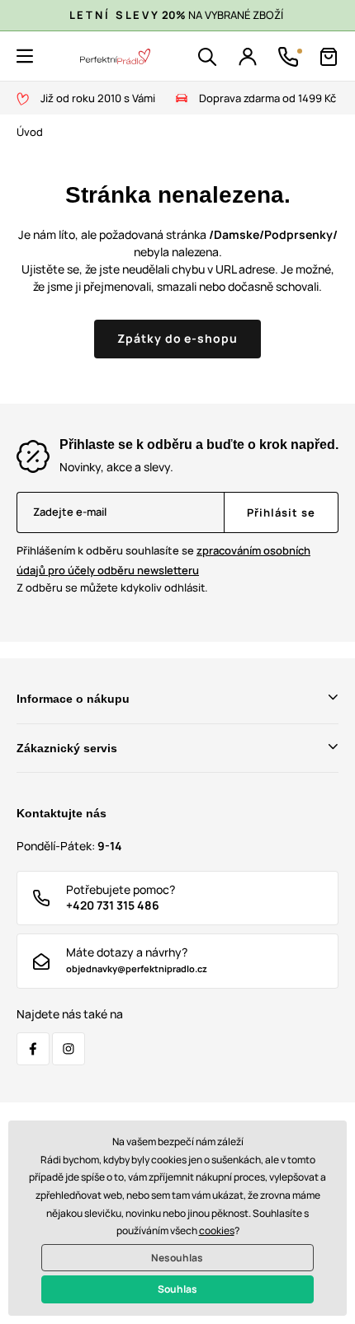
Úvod (30, 131)
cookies (216, 1230)
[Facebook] (33, 1048)
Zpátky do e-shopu (178, 338)
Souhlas (177, 1289)
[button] (25, 56)
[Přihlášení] (248, 57)
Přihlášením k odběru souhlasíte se (163, 560)
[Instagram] (68, 1048)
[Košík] (328, 57)
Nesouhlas (177, 1258)
